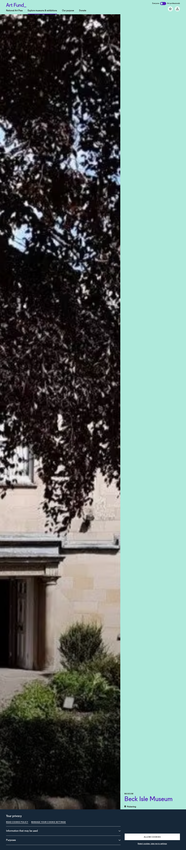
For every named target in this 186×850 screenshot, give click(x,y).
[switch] (163, 3)
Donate (82, 10)
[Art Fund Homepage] (16, 4)
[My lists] (170, 8)
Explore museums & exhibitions (42, 10)
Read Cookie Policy (17, 822)
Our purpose (68, 10)
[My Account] (177, 8)
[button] (152, 837)
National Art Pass (14, 10)
